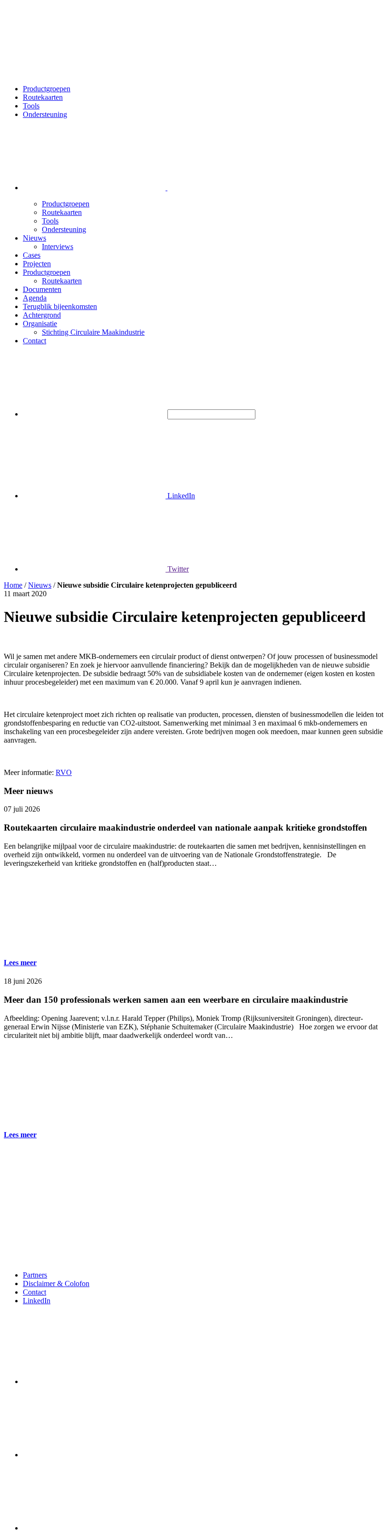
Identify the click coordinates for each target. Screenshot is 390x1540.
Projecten (37, 264)
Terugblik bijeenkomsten (60, 306)
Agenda (35, 298)
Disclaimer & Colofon (56, 1283)
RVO (64, 772)
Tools (31, 106)
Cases (31, 255)
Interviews (57, 246)
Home (13, 585)
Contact (34, 341)
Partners (35, 1275)
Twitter (177, 569)
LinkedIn (180, 496)
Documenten (42, 289)
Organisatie (40, 324)
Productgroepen (46, 89)
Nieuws (34, 238)
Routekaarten (43, 97)
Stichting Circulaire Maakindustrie (93, 332)
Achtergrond (42, 315)
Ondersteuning (45, 114)
